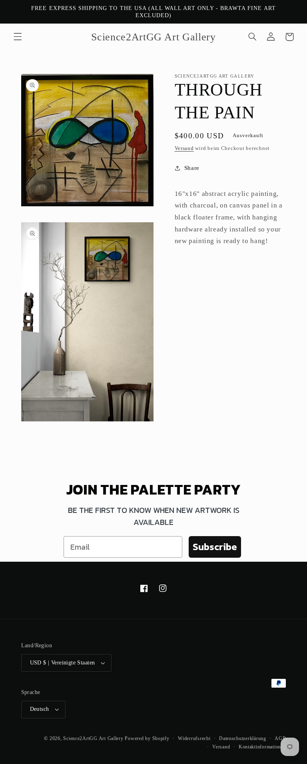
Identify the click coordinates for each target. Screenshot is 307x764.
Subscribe (215, 547)
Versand (184, 148)
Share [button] (191, 168)
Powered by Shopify (147, 738)
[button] (17, 37)
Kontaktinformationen (262, 746)
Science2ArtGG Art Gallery (93, 738)
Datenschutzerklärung (242, 738)
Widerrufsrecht (194, 738)
